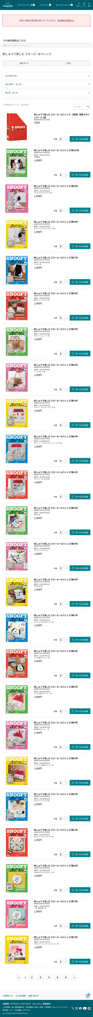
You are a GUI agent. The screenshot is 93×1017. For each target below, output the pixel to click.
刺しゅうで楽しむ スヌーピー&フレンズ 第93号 (56, 400)
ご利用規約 (7, 1007)
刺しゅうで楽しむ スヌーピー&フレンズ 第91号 (56, 472)
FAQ (69, 63)
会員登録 (6, 1004)
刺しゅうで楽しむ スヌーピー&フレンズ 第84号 (56, 722)
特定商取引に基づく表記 (34, 1007)
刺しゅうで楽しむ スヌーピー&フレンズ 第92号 (56, 436)
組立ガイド (24, 63)
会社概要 (18, 1010)
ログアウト (27, 1010)
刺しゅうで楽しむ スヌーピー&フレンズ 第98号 (56, 221)
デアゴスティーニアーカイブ (20, 1004)
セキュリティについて (60, 1007)
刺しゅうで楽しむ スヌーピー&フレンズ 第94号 (56, 364)
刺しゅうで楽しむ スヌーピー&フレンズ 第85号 (56, 686)
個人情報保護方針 (18, 1007)
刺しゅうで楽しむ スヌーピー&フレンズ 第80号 (56, 865)
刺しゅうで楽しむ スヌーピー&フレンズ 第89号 (56, 543)
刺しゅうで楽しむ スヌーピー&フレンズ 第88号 (56, 579)
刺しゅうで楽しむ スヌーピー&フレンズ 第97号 (56, 257)
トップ (4, 45)
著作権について (8, 1010)
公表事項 (48, 1007)
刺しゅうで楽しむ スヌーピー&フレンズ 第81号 (56, 829)
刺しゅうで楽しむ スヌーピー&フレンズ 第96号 (56, 293)
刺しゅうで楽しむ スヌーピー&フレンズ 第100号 (56, 150)
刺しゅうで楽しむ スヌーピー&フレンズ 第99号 (56, 185)
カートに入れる (82, 139)
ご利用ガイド (8, 995)
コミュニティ (37, 1004)
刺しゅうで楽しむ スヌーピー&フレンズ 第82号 (56, 794)
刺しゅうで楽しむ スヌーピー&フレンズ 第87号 (56, 615)
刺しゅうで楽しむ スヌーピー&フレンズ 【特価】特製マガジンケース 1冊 (61, 116)
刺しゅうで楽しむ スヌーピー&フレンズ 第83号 (56, 758)
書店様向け (47, 1004)
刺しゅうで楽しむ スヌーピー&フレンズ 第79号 (56, 901)
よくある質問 (20, 995)
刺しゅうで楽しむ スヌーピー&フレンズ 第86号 (56, 650)
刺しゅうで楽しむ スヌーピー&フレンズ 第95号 (56, 329)
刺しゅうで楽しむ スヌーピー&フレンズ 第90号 (56, 507)
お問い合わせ (33, 995)
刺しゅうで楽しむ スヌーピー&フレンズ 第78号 (56, 937)
